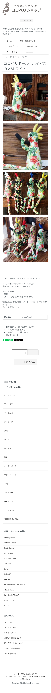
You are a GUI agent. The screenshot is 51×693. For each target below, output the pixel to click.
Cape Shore (9, 600)
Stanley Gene (9, 538)
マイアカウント (10, 654)
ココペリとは (10, 382)
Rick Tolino (8, 553)
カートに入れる (27, 361)
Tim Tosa (7, 564)
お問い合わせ (32, 46)
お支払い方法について (13, 638)
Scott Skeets (9, 548)
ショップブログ (13, 46)
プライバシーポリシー (36, 677)
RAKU (6, 606)
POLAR (7, 579)
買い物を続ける (12, 335)
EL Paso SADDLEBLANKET (15, 585)
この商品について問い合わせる (18, 332)
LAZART (7, 574)
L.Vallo (6, 569)
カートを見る (12, 52)
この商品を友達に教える (15, 330)
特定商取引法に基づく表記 (16, 677)
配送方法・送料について (13, 643)
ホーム (9, 41)
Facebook (29, 52)
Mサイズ (24, 57)
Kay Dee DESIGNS (11, 595)
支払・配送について (27, 41)
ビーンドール (14, 57)
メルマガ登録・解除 (12, 648)
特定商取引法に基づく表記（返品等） (21, 327)
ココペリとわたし (11, 627)
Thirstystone (9, 590)
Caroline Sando (10, 558)
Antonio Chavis (10, 543)
